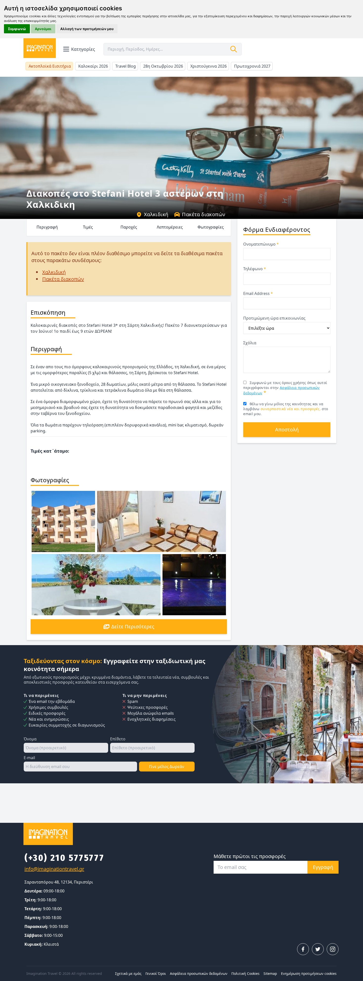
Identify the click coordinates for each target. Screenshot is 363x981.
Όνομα (30, 739)
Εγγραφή (323, 867)
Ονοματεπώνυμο (261, 244)
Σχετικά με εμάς (128, 973)
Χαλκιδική (156, 214)
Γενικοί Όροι (155, 973)
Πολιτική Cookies (245, 973)
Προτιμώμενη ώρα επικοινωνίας (274, 318)
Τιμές (88, 227)
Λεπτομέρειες (170, 227)
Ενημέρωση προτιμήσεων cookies (309, 973)
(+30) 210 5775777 (64, 857)
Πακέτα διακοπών (203, 214)
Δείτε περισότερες (132, 626)
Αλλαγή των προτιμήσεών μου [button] (87, 29)
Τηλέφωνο (254, 268)
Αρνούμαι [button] (43, 29)
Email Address (258, 293)
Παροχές (129, 227)
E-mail (29, 757)
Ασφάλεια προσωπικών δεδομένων (198, 973)
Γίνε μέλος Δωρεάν (166, 766)
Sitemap (270, 973)
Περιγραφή (47, 227)
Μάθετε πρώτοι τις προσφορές (250, 856)
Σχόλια (249, 343)
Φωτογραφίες (211, 227)
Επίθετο (117, 739)
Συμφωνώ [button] (17, 29)
